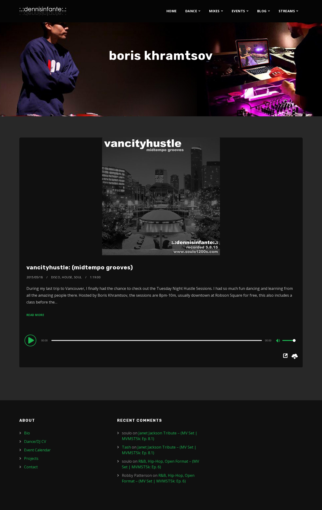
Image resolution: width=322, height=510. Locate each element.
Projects (31, 458)
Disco (55, 277)
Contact (31, 467)
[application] (161, 340)
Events (238, 11)
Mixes (214, 11)
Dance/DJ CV (35, 441)
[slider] (289, 344)
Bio (27, 433)
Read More (35, 315)
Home (171, 11)
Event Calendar (37, 450)
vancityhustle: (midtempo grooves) (79, 267)
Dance (191, 11)
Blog (262, 11)
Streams (287, 11)
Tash (126, 447)
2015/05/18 (35, 277)
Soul (78, 277)
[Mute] (278, 341)
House (67, 277)
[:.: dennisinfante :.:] (42, 11)
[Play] (31, 340)
